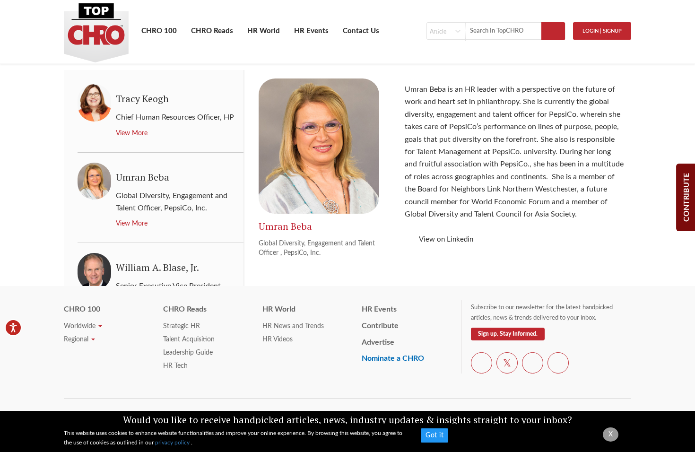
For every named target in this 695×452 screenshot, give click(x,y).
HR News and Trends (293, 326)
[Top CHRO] (96, 29)
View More (132, 133)
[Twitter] (507, 364)
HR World (263, 31)
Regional (77, 339)
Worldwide (80, 326)
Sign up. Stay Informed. (508, 334)
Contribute (380, 326)
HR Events (311, 31)
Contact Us (361, 31)
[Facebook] (481, 364)
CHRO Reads (212, 31)
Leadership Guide (188, 352)
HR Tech (175, 366)
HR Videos (277, 339)
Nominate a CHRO (393, 358)
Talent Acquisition (189, 339)
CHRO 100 (159, 31)
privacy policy (173, 442)
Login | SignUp (602, 31)
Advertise (378, 342)
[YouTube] (532, 364)
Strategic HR (181, 326)
